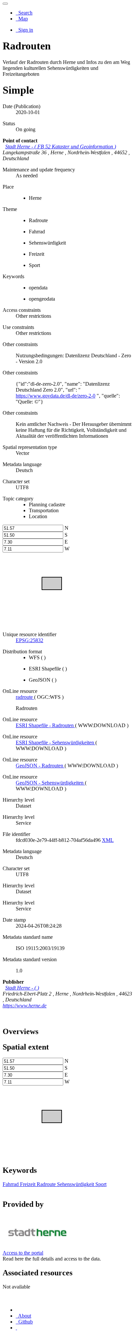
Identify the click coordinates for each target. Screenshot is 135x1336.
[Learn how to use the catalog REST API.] (16, 1327)
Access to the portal (23, 1253)
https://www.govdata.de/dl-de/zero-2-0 (55, 396)
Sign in (25, 30)
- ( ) (60, 146)
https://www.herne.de (25, 1005)
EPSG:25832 (29, 640)
